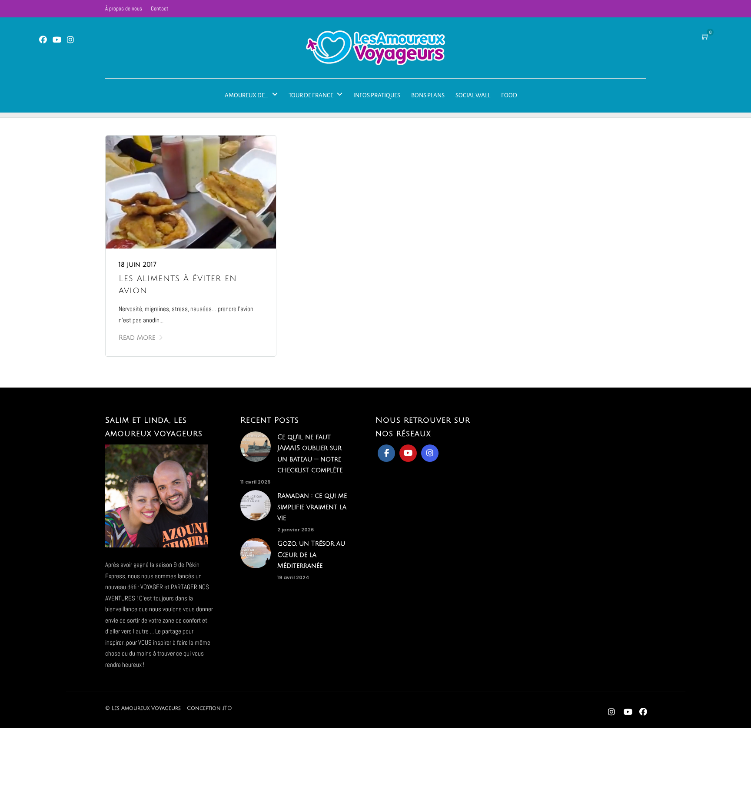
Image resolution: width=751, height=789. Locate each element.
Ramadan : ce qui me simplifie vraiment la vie (312, 506)
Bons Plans (428, 95)
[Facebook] (386, 453)
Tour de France (311, 95)
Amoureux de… (247, 95)
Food (509, 95)
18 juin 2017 (137, 264)
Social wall (472, 95)
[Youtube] (57, 40)
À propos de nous (123, 8)
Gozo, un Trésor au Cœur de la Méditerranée (311, 554)
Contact (160, 8)
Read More (137, 337)
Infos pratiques (376, 95)
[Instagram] (70, 40)
